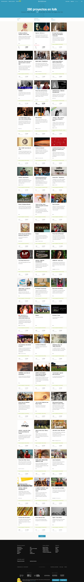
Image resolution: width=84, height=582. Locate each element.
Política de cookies (33, 580)
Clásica (28, 12)
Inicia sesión (67, 1)
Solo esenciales (55, 580)
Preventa (17, 1)
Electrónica (33, 12)
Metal (49, 12)
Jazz (47, 12)
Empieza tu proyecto (12, 1)
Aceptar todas (63, 580)
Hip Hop (40, 12)
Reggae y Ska (57, 12)
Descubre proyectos (4, 1)
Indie (44, 12)
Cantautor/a (23, 12)
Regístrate (72, 1)
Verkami (42, 1)
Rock (62, 12)
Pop (52, 12)
